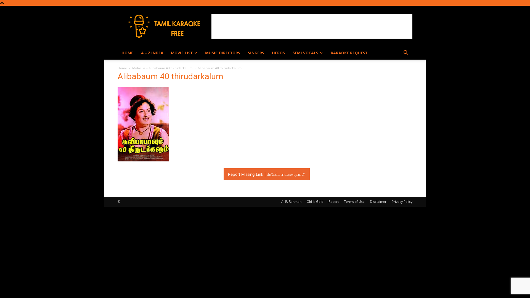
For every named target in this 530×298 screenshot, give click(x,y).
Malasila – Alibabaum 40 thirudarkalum (162, 68)
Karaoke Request (349, 52)
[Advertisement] (311, 26)
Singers (256, 52)
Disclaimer (378, 201)
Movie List (182, 52)
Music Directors (222, 52)
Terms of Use (354, 201)
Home (127, 52)
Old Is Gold (315, 201)
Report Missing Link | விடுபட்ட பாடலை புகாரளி (266, 174)
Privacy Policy (402, 201)
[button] (405, 53)
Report (333, 201)
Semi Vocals (305, 52)
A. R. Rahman (291, 201)
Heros (278, 52)
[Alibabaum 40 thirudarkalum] (143, 160)
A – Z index (152, 52)
